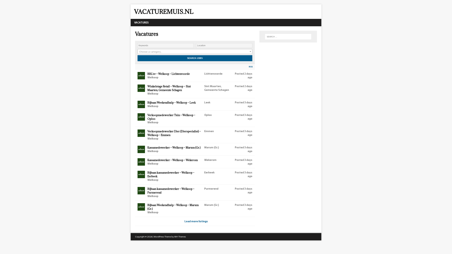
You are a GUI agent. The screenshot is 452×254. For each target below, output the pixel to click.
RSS (251, 66)
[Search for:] (288, 37)
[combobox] (195, 51)
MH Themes (180, 236)
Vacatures (141, 23)
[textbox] (195, 51)
